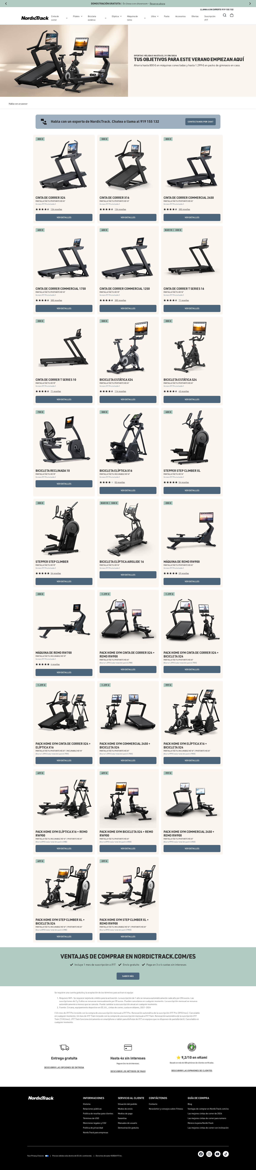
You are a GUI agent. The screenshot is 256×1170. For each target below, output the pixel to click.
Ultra (153, 16)
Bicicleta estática (92, 18)
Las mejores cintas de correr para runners (207, 1118)
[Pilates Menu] (81, 16)
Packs (166, 16)
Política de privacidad (93, 1127)
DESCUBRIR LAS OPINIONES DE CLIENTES (191, 1070)
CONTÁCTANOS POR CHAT (200, 121)
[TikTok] (226, 1154)
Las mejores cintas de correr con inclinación (208, 1127)
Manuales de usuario (127, 1123)
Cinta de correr (55, 18)
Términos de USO (91, 1118)
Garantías (122, 1118)
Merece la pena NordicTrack (200, 1123)
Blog (190, 1104)
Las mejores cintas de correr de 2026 (205, 1113)
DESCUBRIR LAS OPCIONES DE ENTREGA (64, 1067)
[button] (225, 15)
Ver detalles (64, 217)
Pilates (76, 16)
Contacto (153, 1104)
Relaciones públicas (92, 1108)
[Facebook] (201, 1154)
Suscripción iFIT (209, 18)
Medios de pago (125, 1113)
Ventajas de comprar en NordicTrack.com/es (208, 1108)
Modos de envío (125, 1108)
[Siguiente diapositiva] (250, 3)
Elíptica (115, 16)
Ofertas (195, 16)
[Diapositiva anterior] (5, 3)
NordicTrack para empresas (95, 1132)
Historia (86, 1104)
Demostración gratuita (128, 1127)
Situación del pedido (127, 1104)
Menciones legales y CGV (94, 1123)
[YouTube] (217, 1154)
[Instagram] (209, 1154)
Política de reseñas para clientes (98, 1113)
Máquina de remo (132, 18)
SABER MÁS (128, 976)
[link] (35, 18)
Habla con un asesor (18, 103)
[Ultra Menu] (157, 16)
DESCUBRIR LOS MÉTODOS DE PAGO (128, 1071)
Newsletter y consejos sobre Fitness (166, 1108)
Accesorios (180, 16)
